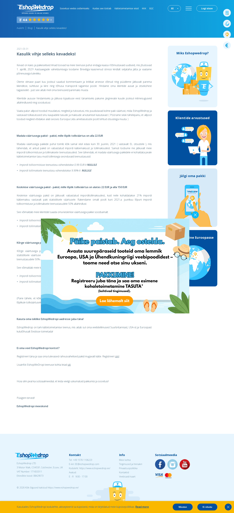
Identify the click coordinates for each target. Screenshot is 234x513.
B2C (151, 8)
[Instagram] (172, 464)
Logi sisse (207, 8)
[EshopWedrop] (35, 9)
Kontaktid (124, 472)
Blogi (30, 28)
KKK (144, 8)
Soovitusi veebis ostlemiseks (74, 8)
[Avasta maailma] (227, 23)
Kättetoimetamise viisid (126, 8)
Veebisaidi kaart (127, 476)
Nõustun (183, 507)
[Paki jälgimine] (227, 34)
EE (172, 8)
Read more (142, 507)
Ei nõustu (207, 507)
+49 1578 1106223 (82, 459)
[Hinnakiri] (227, 45)
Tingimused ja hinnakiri (130, 464)
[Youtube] (185, 464)
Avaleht (20, 28)
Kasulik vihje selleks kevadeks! (51, 28)
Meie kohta (125, 459)
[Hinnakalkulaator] (227, 13)
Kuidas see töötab (101, 8)
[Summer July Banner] (115, 312)
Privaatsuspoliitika (128, 468)
